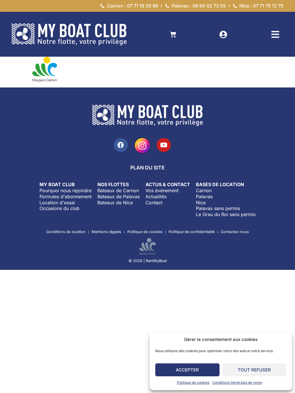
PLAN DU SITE (147, 168)
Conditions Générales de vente (237, 382)
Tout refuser (254, 370)
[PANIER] (173, 34)
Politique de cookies (193, 382)
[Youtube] (163, 145)
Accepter (187, 370)
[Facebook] (120, 145)
